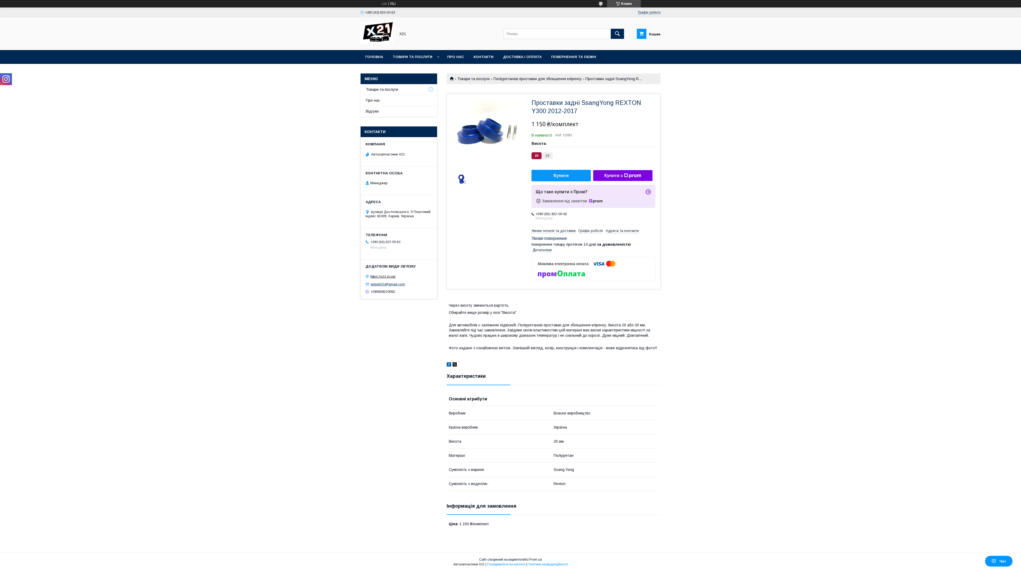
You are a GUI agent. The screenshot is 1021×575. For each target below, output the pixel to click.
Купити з (613, 175)
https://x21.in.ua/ (383, 276)
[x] (455, 365)
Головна (374, 57)
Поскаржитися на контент (506, 564)
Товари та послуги (412, 57)
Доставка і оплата (522, 57)
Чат (1002, 561)
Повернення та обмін (573, 57)
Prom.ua (535, 559)
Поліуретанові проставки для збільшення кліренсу (537, 79)
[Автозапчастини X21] (377, 43)
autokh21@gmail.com (388, 284)
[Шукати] (617, 34)
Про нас (455, 57)
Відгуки (372, 111)
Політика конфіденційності (548, 564)
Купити (561, 175)
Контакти (483, 57)
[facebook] (449, 365)
